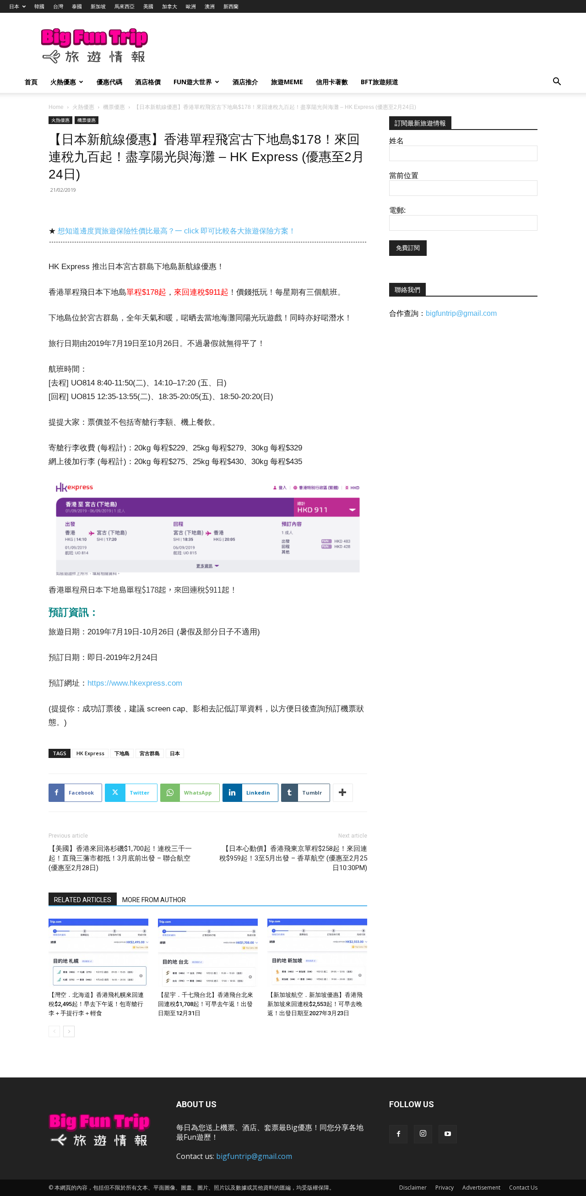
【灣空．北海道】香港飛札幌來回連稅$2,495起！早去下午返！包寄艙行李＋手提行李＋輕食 (96, 1004)
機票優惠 (114, 107)
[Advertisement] (340, 46)
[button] (557, 82)
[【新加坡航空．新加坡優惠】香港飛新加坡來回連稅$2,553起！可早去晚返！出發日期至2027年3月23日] (317, 953)
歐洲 (191, 6)
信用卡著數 (332, 81)
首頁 (31, 81)
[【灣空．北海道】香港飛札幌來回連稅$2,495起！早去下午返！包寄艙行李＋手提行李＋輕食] (98, 953)
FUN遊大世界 (193, 81)
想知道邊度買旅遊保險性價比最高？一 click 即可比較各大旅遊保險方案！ (177, 231)
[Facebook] (398, 1134)
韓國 (39, 6)
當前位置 (403, 175)
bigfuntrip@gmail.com (461, 313)
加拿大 (169, 6)
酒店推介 (245, 81)
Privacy (444, 1187)
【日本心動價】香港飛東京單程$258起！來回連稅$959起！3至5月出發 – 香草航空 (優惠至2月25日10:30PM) (293, 858)
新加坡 (98, 6)
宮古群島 (150, 753)
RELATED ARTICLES (82, 900)
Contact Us (523, 1187)
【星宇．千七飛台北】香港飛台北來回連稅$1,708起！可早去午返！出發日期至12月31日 (205, 1004)
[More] (343, 793)
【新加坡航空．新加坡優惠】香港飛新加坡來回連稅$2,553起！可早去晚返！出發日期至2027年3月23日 (315, 1004)
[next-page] (69, 1031)
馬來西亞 (124, 6)
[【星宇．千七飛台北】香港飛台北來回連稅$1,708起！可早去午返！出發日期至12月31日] (208, 953)
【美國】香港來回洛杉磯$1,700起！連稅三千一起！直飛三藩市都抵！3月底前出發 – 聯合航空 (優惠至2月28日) (120, 858)
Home (56, 107)
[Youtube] (448, 1134)
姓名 (396, 141)
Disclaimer (413, 1187)
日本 (14, 6)
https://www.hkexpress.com (134, 683)
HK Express (90, 753)
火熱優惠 (63, 81)
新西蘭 (231, 6)
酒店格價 (148, 81)
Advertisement (481, 1187)
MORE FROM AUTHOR (154, 900)
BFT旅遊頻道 (379, 81)
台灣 (58, 6)
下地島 (122, 753)
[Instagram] (423, 1134)
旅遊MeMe (287, 81)
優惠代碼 (109, 81)
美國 (148, 6)
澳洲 (210, 6)
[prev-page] (54, 1031)
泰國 (77, 6)
